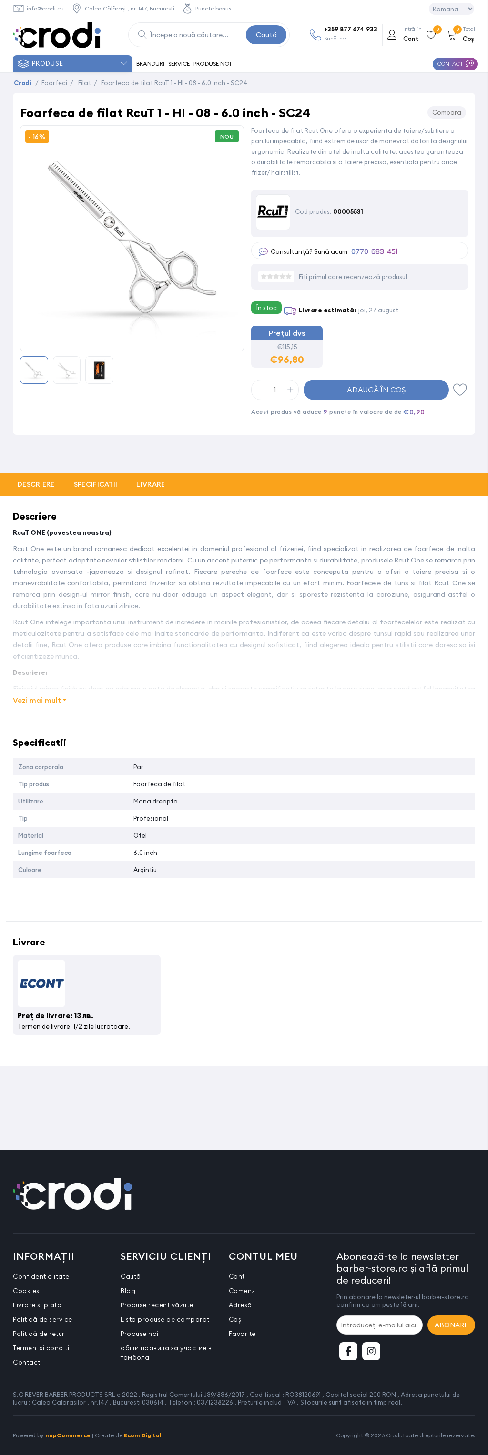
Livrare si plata (37, 1305)
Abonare (451, 1325)
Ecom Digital (143, 1435)
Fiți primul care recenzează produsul (353, 277)
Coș (235, 1319)
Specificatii (96, 484)
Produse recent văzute (157, 1305)
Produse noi (140, 1333)
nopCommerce (68, 1435)
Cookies (26, 1290)
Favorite (460, 390)
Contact (27, 1362)
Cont (237, 1276)
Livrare (150, 484)
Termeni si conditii (42, 1348)
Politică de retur (39, 1333)
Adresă (240, 1305)
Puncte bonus (213, 8)
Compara (446, 112)
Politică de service (42, 1319)
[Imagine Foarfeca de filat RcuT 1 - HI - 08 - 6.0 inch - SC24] (132, 340)
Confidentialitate (41, 1276)
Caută (266, 34)
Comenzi (243, 1290)
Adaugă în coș (376, 389)
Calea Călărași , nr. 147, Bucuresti (129, 8)
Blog (128, 1290)
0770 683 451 (374, 252)
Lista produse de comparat (165, 1319)
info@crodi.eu (45, 8)
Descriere (36, 484)
